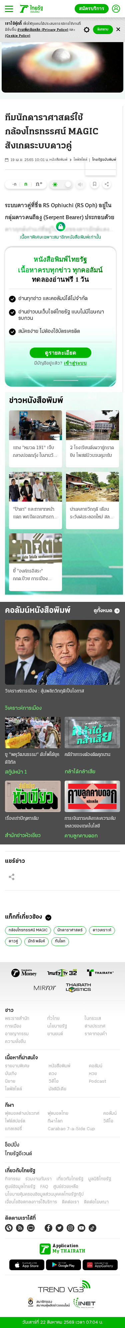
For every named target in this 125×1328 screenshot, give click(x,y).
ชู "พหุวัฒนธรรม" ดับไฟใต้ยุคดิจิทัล (32, 758)
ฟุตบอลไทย (58, 1113)
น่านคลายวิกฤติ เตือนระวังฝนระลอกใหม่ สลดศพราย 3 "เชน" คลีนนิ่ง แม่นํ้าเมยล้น (92, 514)
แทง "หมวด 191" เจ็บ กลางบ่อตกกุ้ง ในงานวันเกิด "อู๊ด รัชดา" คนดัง (34, 452)
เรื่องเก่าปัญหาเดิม (22, 818)
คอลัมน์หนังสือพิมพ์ (38, 610)
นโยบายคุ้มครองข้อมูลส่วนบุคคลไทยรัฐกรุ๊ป (44, 1194)
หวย (93, 1073)
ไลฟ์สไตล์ (80, 160)
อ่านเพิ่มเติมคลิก (42, 30)
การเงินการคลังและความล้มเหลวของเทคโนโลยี (90, 822)
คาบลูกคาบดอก (81, 835)
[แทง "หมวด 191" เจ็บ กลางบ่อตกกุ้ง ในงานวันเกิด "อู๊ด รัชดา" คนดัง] (35, 425)
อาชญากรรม (17, 1033)
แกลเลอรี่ (13, 1128)
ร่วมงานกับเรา (38, 1178)
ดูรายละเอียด (60, 352)
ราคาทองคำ (96, 1033)
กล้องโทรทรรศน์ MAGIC (28, 930)
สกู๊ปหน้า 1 (16, 772)
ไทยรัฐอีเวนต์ (18, 1153)
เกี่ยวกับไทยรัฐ (70, 1178)
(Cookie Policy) (17, 36)
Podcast (97, 1081)
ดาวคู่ (13, 941)
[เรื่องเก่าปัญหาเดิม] (33, 796)
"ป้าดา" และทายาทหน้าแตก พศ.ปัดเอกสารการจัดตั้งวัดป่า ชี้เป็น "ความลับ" (35, 514)
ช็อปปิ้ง (12, 1145)
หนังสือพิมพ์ (58, 160)
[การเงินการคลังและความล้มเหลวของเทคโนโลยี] (92, 796)
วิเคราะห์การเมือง (23, 708)
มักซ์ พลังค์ (36, 941)
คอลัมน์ (95, 1065)
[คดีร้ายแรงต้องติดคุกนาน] (92, 732)
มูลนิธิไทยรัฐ (99, 1178)
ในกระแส (93, 1018)
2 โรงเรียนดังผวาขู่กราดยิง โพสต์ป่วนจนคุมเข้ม (92, 451)
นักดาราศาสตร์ (70, 930)
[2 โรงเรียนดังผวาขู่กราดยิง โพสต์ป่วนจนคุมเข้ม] (92, 425)
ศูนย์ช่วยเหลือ (65, 1186)
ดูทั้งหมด (103, 610)
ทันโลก (60, 941)
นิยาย (10, 1081)
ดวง (53, 1073)
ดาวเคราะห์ (102, 930)
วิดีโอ (54, 1081)
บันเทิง (11, 1073)
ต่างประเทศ (95, 1026)
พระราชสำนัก (17, 1018)
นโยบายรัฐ (57, 1026)
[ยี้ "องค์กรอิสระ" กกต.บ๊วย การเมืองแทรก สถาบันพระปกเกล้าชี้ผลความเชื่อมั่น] (35, 548)
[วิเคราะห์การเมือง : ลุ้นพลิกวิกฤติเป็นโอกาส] (62, 652)
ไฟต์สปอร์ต (15, 1120)
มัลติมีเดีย (57, 1088)
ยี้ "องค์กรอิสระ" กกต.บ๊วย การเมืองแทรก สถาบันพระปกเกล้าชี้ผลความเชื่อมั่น (35, 575)
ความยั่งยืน (15, 1041)
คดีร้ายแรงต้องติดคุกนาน (87, 754)
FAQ (44, 1186)
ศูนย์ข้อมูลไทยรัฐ (20, 1186)
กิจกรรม (12, 1178)
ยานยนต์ (55, 1033)
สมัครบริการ (93, 8)
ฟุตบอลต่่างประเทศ (22, 1113)
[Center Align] (118, 29)
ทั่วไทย (53, 1018)
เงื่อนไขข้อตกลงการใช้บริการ (31, 1201)
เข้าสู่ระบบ (75, 363)
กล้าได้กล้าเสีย (80, 771)
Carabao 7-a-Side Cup (71, 1128)
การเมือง (13, 1026)
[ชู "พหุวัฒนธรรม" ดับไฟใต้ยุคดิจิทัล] (33, 732)
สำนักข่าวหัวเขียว (23, 835)
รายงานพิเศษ (17, 1065)
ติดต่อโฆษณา (96, 1201)
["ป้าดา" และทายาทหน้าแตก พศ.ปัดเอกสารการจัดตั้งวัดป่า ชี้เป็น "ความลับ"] (35, 486)
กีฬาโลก (55, 1120)
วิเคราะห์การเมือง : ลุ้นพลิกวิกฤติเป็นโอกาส (44, 690)
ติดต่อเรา (70, 1201)
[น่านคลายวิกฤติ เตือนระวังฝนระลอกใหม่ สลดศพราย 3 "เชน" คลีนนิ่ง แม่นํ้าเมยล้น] (92, 486)
